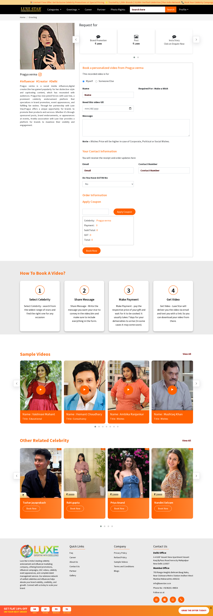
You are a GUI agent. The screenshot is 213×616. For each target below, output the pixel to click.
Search (170, 9)
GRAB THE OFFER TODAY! (193, 610)
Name (85, 88)
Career (88, 9)
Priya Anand (118, 502)
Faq (71, 552)
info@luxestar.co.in (162, 583)
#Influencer (27, 81)
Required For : (153, 88)
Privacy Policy (120, 552)
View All (187, 353)
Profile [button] (182, 9)
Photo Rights (118, 9)
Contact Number (147, 164)
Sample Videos (121, 561)
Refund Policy (120, 557)
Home (22, 17)
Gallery (73, 575)
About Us (74, 561)
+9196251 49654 (170, 587)
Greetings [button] (72, 9)
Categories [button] (53, 9)
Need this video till (93, 102)
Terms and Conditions (124, 566)
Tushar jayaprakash (34, 502)
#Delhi (53, 81)
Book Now (91, 250)
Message (87, 115)
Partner (101, 9)
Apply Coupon (124, 211)
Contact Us (75, 566)
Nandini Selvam (163, 502)
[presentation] (76, 39)
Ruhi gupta (73, 502)
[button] (134, 57)
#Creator (42, 81)
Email (85, 164)
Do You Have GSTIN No (95, 177)
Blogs (116, 571)
